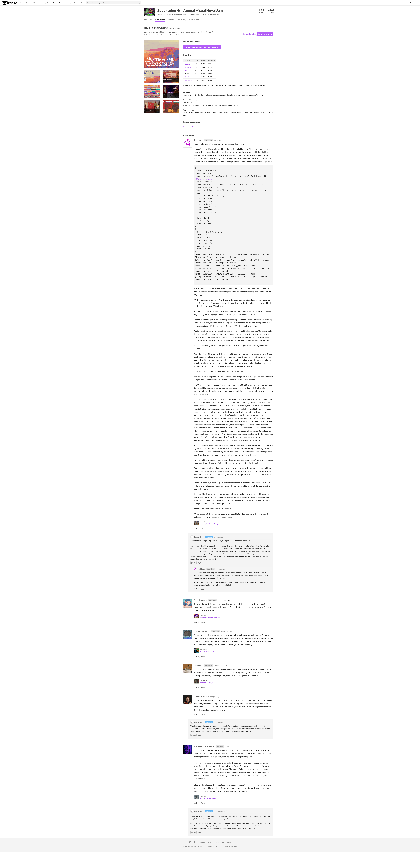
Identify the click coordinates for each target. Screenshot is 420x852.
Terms (217, 846)
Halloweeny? (189, 67)
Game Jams (37, 3)
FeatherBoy (159, 35)
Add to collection (266, 34)
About (202, 842)
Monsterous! (189, 77)
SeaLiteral (198, 140)
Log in (404, 3)
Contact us (226, 842)
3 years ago (218, 140)
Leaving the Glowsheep (209, 524)
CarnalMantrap (200, 600)
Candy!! (187, 64)
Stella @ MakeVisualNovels (176, 14)
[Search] (139, 2)
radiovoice (198, 665)
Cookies (234, 846)
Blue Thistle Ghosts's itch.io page (201, 47)
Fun (186, 70)
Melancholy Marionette (204, 746)
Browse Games (25, 3)
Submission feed (195, 20)
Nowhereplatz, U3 (207, 683)
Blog (217, 842)
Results (171, 20)
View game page (174, 28)
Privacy (225, 846)
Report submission (249, 34)
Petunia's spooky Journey (210, 617)
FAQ (209, 842)
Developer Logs (65, 3)
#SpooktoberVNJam (211, 14)
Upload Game (52, 3)
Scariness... (188, 80)
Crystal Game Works (194, 14)
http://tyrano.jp (203, 179)
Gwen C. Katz (199, 696)
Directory (208, 846)
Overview (148, 20)
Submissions (160, 20)
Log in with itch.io (189, 127)
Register (413, 3)
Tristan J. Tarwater (202, 631)
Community (78, 3)
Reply (203, 529)
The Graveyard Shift (208, 798)
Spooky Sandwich (207, 651)
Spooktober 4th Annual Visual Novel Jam (190, 10)
